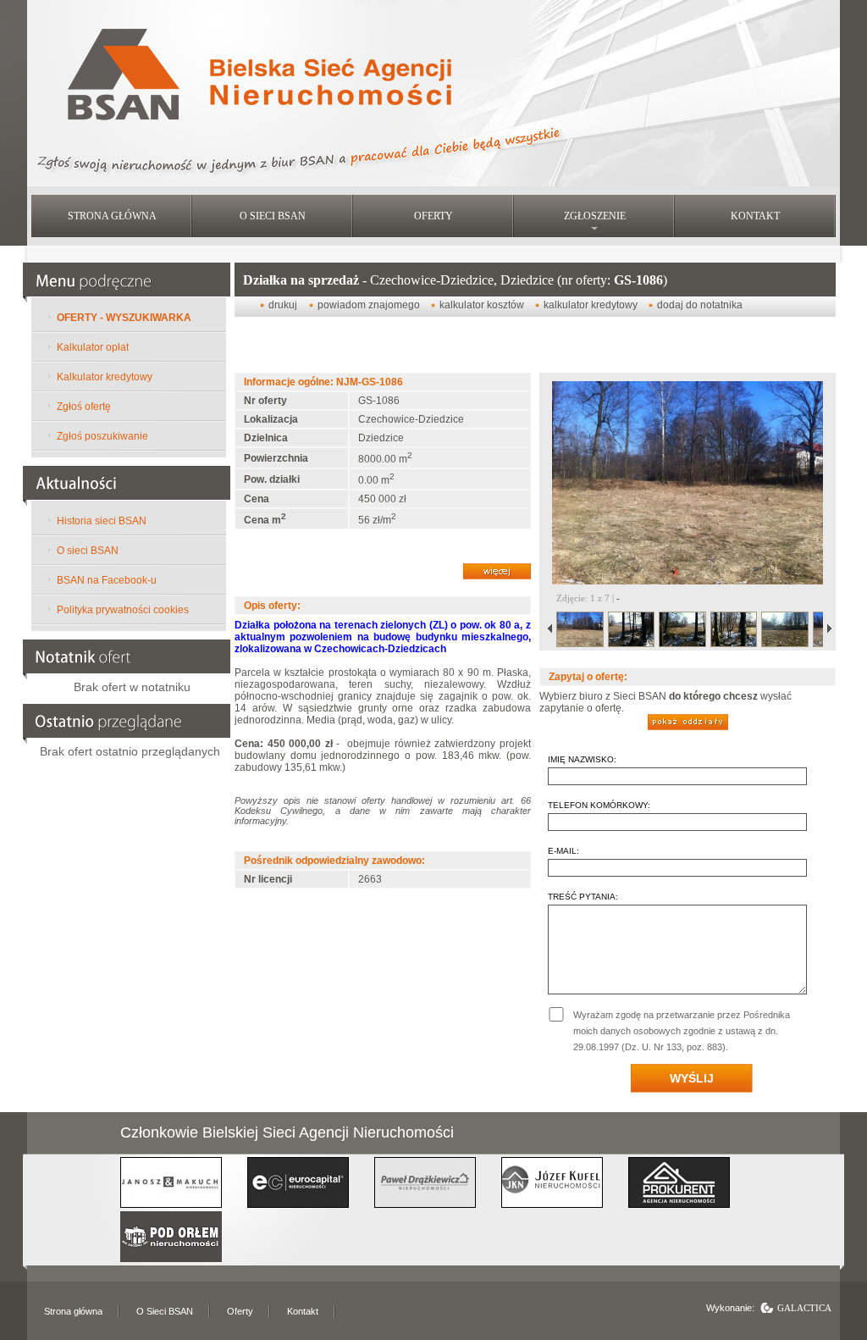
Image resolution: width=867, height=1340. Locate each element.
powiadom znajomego (370, 305)
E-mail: (563, 850)
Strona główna (112, 216)
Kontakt (755, 216)
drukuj (282, 305)
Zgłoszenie (595, 216)
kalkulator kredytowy (592, 305)
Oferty (433, 216)
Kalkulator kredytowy (104, 377)
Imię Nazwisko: (582, 759)
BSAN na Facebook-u (107, 580)
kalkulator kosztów (483, 305)
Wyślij (692, 1078)
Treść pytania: (583, 896)
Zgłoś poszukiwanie (102, 436)
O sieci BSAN (273, 216)
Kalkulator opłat (93, 347)
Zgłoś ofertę (84, 407)
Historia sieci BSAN (101, 521)
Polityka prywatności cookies (123, 610)
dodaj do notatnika (700, 305)
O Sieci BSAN (164, 1311)
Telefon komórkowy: (599, 805)
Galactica (804, 1308)
